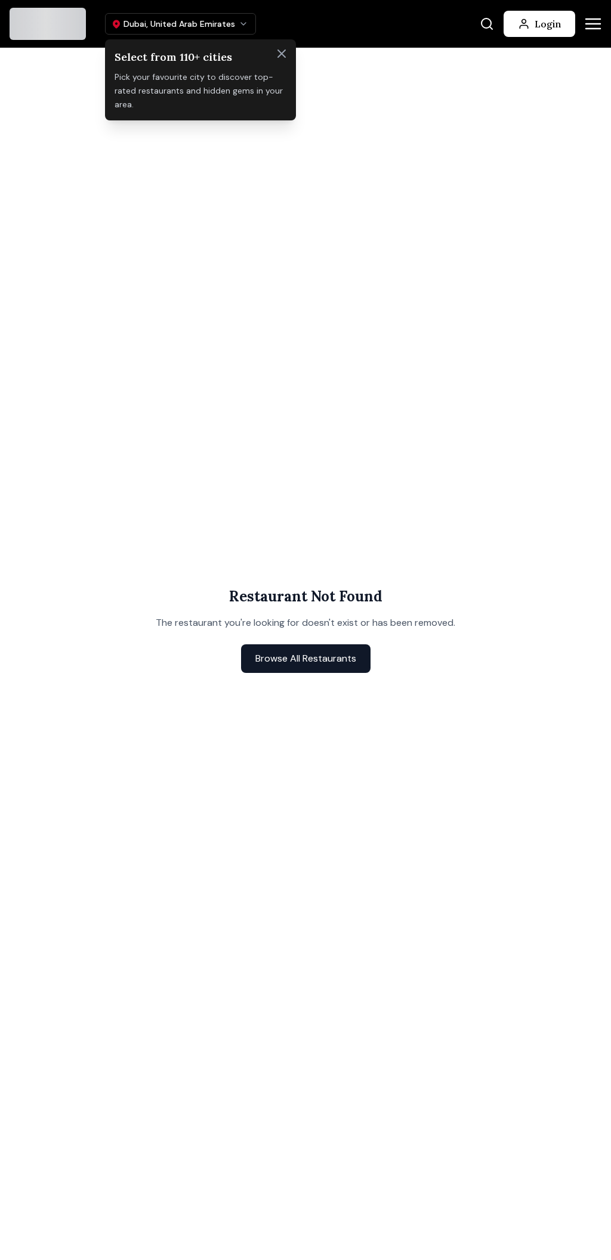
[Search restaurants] (487, 24)
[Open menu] (593, 24)
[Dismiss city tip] (281, 53)
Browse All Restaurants (305, 658)
